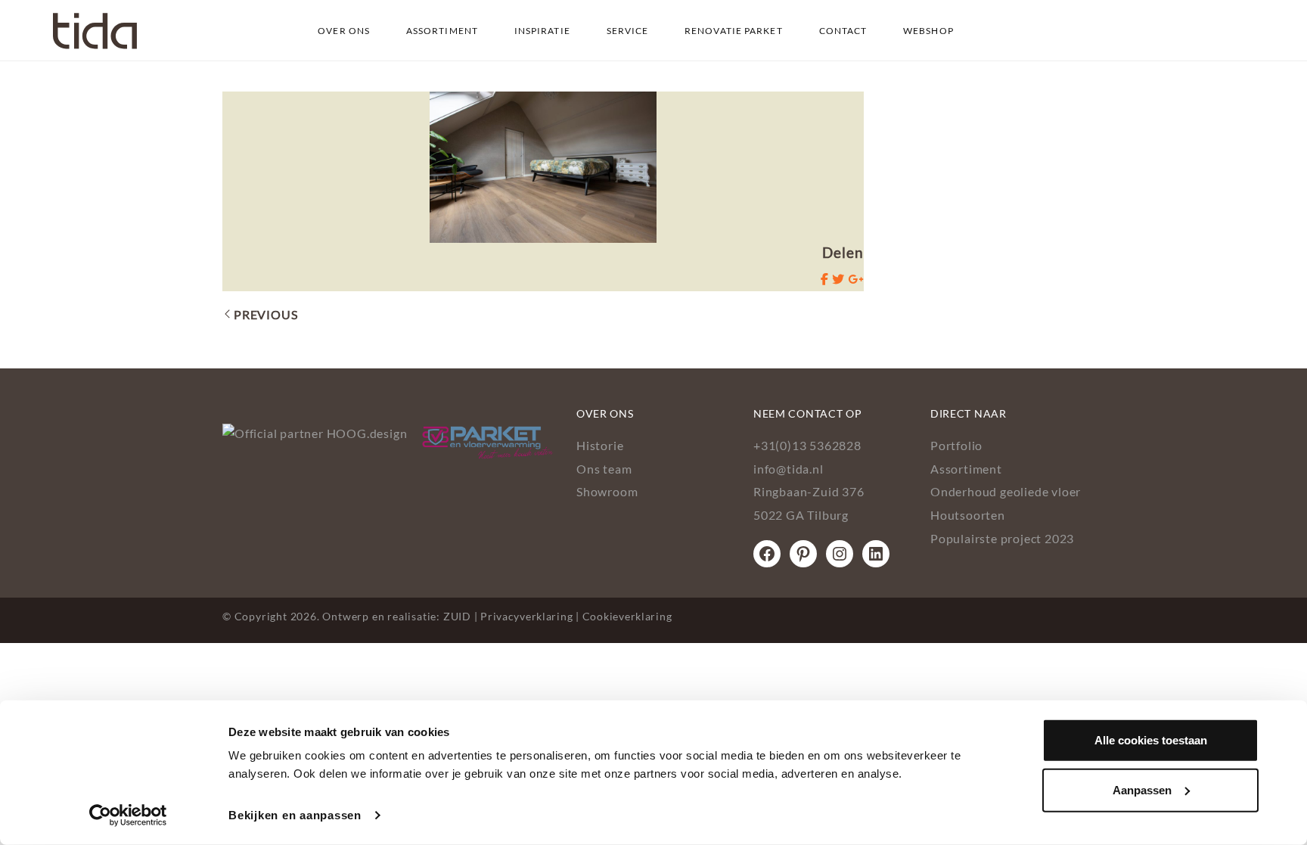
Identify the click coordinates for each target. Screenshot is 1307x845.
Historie (599, 445)
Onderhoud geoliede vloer (1005, 491)
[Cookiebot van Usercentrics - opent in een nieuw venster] (128, 815)
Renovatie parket (734, 30)
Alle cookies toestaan (1150, 740)
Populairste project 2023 (1002, 538)
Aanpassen (1142, 789)
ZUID (457, 616)
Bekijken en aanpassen (295, 815)
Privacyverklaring (526, 616)
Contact (843, 30)
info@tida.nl (788, 468)
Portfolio (956, 445)
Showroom (607, 491)
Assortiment (442, 30)
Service (628, 30)
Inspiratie (542, 30)
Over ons (344, 30)
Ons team (604, 468)
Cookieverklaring (627, 616)
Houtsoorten (967, 515)
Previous (265, 314)
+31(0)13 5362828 (807, 445)
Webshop (928, 30)
